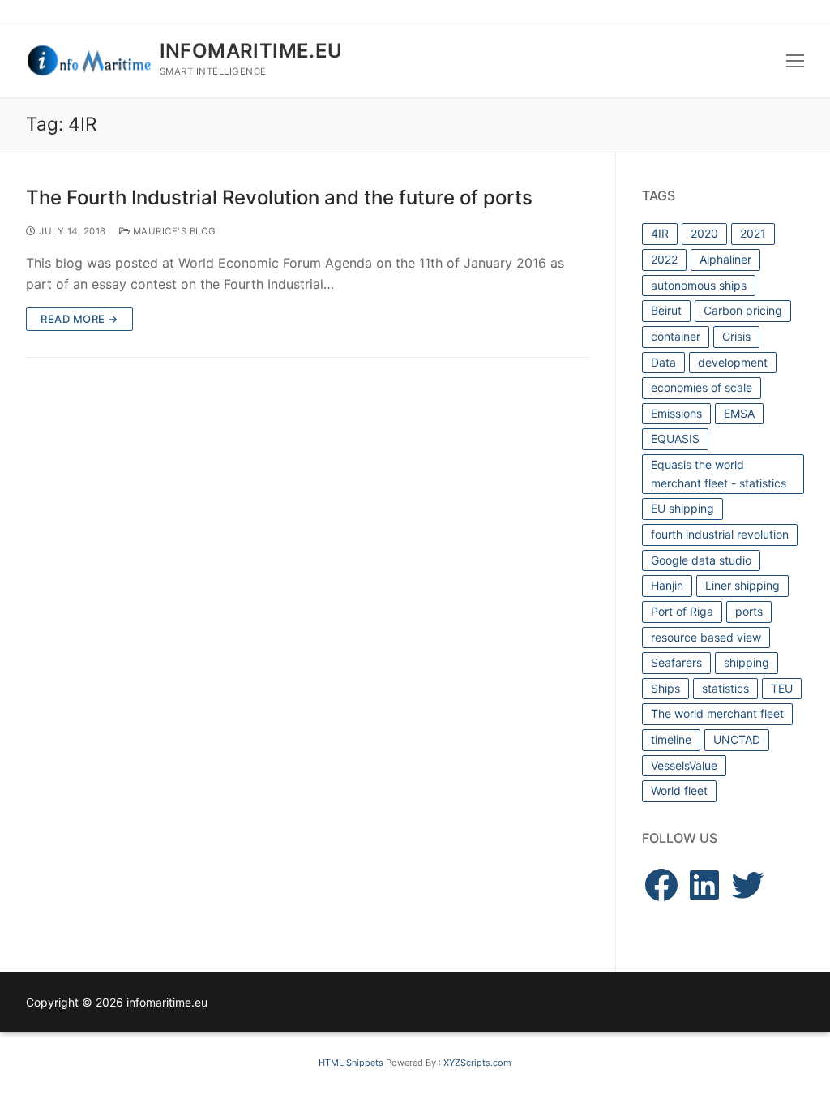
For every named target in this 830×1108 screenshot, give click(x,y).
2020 (704, 233)
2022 (664, 259)
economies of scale (701, 387)
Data (663, 362)
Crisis (736, 336)
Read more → (79, 318)
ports (749, 611)
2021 (753, 233)
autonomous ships (699, 285)
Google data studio (701, 560)
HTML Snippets (351, 1062)
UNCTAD (736, 739)
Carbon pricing (743, 310)
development (733, 362)
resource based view (706, 637)
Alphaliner (725, 259)
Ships (665, 688)
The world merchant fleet (717, 713)
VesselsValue (684, 765)
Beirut (666, 310)
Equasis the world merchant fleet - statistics (718, 473)
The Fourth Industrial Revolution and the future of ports (279, 197)
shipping (746, 662)
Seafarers (676, 662)
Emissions (676, 413)
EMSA (739, 413)
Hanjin (667, 585)
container (675, 336)
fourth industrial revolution (720, 534)
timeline (671, 739)
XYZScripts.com (477, 1062)
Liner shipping (742, 585)
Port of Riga (682, 611)
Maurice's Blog (173, 231)
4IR (660, 233)
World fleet (679, 790)
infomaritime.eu (251, 50)
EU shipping (682, 508)
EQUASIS (675, 438)
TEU (782, 688)
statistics (725, 688)
